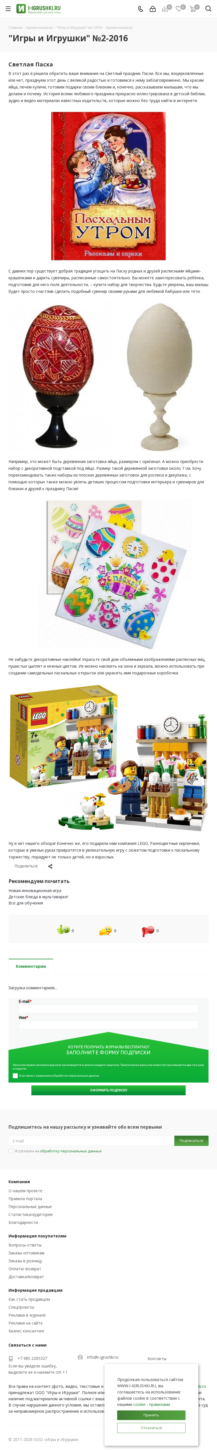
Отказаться (151, 1427)
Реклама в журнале (27, 1315)
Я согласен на (58, 1150)
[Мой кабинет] (153, 9)
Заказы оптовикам (26, 1253)
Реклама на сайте (25, 1323)
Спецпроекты (21, 1307)
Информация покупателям (37, 1236)
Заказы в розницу (25, 1260)
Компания (19, 1181)
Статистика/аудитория (30, 1214)
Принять (151, 1414)
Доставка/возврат (26, 1276)
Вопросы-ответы (25, 1245)
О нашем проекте (25, 1190)
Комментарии (31, 966)
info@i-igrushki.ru (102, 1357)
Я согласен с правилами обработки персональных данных (59, 1075)
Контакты (156, 1358)
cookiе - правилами (151, 1404)
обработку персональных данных (71, 1150)
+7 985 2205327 (32, 1358)
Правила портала (25, 1198)
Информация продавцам (35, 1290)
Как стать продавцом (29, 1299)
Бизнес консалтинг (26, 1331)
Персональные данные (30, 1206)
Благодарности (23, 1222)
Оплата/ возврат (24, 1268)
